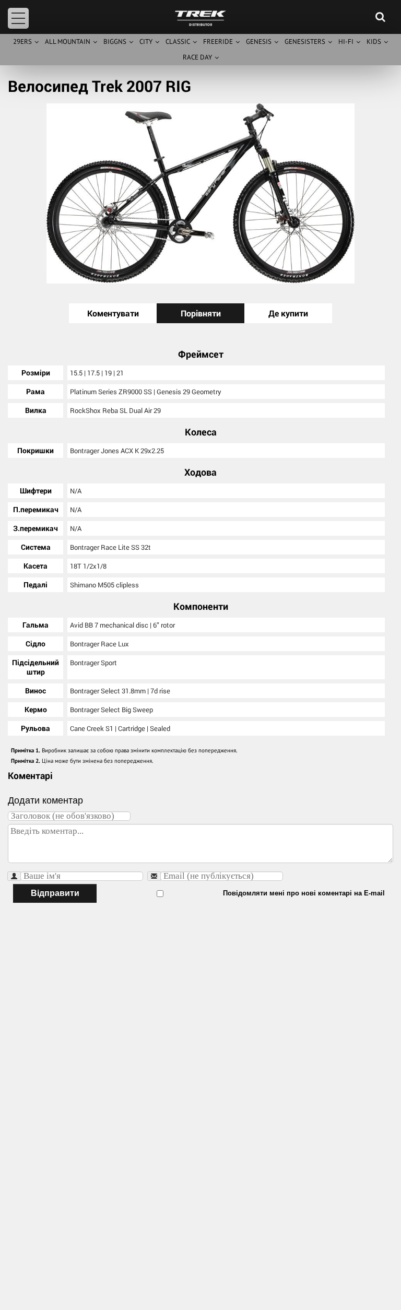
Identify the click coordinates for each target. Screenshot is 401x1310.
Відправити (55, 893)
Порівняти (201, 313)
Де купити (288, 313)
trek (200, 18)
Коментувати (113, 313)
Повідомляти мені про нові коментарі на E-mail (304, 893)
